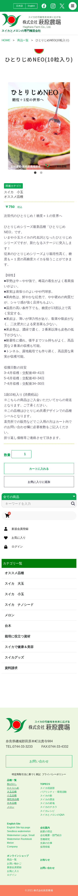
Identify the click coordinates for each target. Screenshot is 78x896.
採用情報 (45, 846)
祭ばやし (12, 784)
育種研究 (45, 839)
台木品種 (12, 803)
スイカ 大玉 (14, 583)
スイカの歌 (46, 795)
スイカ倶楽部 (47, 788)
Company (12, 846)
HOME (6, 40)
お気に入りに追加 (39, 481)
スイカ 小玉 (13, 192)
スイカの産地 (47, 803)
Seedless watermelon (19, 831)
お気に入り (13, 871)
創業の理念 (46, 831)
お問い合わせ (39, 761)
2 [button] (42, 173)
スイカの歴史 (47, 799)
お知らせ (45, 859)
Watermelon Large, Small (21, 835)
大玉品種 (12, 791)
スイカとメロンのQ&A (52, 814)
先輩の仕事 (46, 843)
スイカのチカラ (48, 807)
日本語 (19, 6)
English (31, 6)
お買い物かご (14, 863)
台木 (8, 625)
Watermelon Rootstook (19, 839)
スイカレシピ (47, 811)
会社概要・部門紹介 (51, 835)
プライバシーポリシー (54, 774)
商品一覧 (22, 40)
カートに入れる (39, 468)
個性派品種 (13, 799)
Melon (10, 842)
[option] (39, 126)
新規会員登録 (14, 867)
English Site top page (18, 827)
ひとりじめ (13, 787)
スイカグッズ (14, 657)
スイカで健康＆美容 (19, 647)
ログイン (12, 875)
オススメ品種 (13, 196)
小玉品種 (12, 795)
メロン (9, 615)
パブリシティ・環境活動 (53, 791)
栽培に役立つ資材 (17, 636)
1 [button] (36, 173)
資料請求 (11, 668)
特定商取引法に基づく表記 (26, 774)
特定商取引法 (14, 682)
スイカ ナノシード (19, 604)
